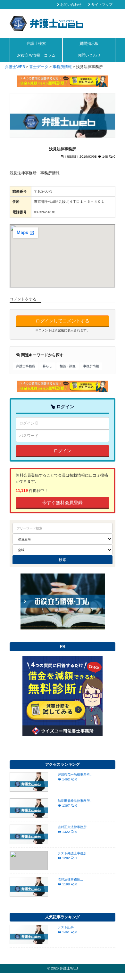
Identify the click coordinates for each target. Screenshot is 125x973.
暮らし (47, 366)
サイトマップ (101, 4)
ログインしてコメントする (62, 320)
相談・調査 (68, 366)
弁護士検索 (36, 43)
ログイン (62, 450)
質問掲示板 (89, 43)
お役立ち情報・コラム (36, 55)
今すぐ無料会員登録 (62, 502)
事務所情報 (91, 366)
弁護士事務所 (25, 366)
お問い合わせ (70, 4)
